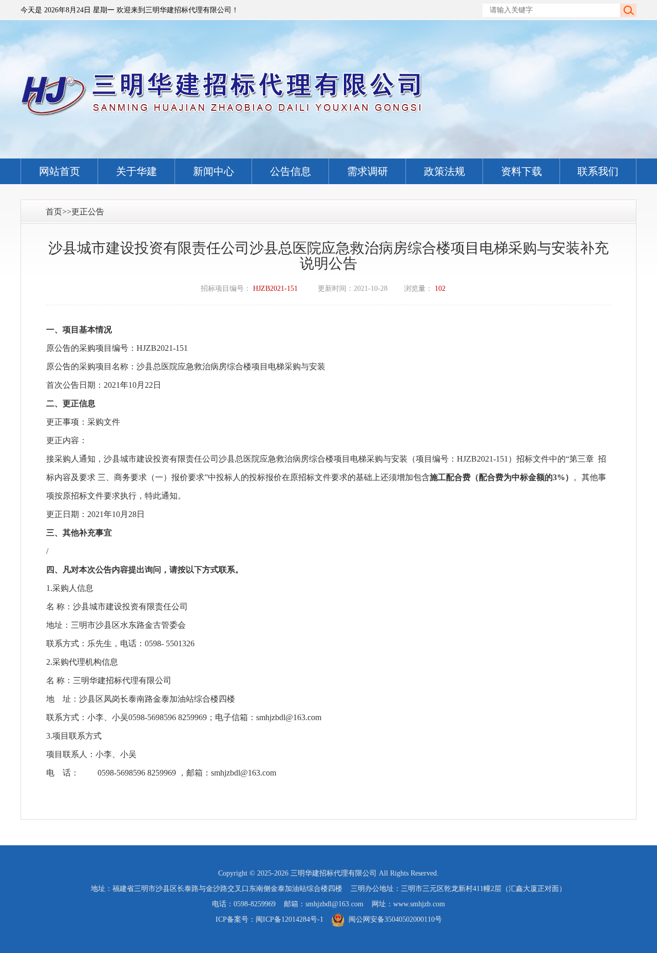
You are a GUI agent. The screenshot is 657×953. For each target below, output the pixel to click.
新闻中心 (213, 171)
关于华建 (136, 171)
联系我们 (598, 171)
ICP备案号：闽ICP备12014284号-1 (269, 919)
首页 (54, 211)
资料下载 (521, 171)
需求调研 (367, 171)
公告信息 (290, 171)
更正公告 (87, 211)
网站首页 (59, 171)
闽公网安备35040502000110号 (395, 919)
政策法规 (444, 171)
